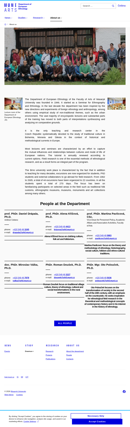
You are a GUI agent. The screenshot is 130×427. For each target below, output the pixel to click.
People (69, 355)
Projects (49, 355)
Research (52, 345)
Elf (22, 377)
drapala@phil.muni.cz (23, 232)
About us (72, 345)
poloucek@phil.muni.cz (106, 281)
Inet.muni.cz (9, 377)
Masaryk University (18, 391)
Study (29, 345)
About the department (75, 351)
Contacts (69, 359)
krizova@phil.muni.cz (64, 229)
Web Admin (9, 395)
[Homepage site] (17, 7)
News (7, 345)
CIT (27, 377)
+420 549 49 (21, 229)
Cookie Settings (29, 421)
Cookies (19, 395)
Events (7, 351)
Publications (50, 359)
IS (17, 377)
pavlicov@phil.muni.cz (106, 238)
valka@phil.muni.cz (22, 281)
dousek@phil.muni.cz (64, 277)
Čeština (122, 5)
